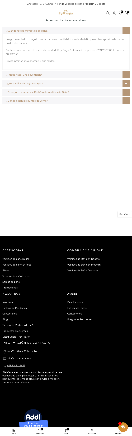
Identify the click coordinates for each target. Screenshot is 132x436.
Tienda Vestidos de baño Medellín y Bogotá (81, 3)
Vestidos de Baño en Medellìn (84, 264)
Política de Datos (76, 308)
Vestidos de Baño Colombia (82, 270)
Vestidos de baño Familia (16, 276)
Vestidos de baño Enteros (16, 264)
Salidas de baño (11, 281)
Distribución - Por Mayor (16, 336)
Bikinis (5, 270)
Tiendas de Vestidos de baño (18, 325)
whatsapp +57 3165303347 (42, 3)
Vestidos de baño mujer (15, 258)
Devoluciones (75, 302)
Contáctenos (74, 313)
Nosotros (7, 302)
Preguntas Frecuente (79, 319)
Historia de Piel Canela (15, 308)
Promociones (10, 287)
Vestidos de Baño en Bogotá (83, 258)
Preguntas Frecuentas (15, 331)
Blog (5, 319)
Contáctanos (9, 313)
